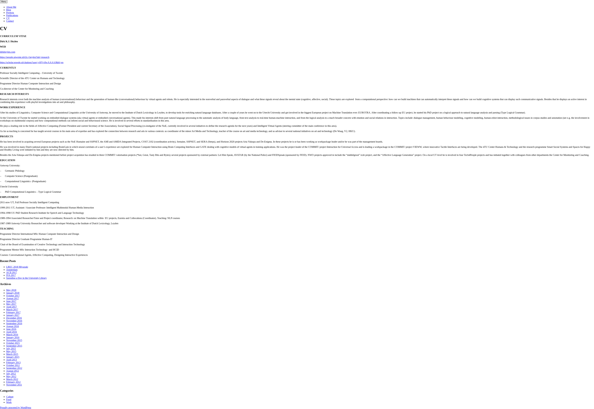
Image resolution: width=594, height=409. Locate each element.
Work (9, 402)
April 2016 (11, 332)
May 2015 (11, 351)
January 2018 (12, 293)
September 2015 (14, 345)
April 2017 (11, 306)
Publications (12, 15)
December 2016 (14, 318)
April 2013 (11, 359)
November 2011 (14, 384)
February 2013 (13, 362)
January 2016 (12, 337)
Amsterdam (11, 269)
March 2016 (12, 334)
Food (8, 399)
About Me (11, 7)
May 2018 (11, 290)
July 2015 (11, 348)
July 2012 (11, 373)
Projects (10, 12)
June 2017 (11, 301)
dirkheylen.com (7, 52)
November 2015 (14, 340)
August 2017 (12, 298)
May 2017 (11, 304)
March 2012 (12, 379)
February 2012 (13, 382)
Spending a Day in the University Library (26, 278)
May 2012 (11, 376)
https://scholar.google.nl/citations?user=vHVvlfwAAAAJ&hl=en (31, 62)
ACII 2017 (11, 272)
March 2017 (12, 309)
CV (8, 18)
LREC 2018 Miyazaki (17, 267)
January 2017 (12, 315)
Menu (3, 1)
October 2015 (13, 343)
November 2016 (14, 320)
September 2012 (14, 368)
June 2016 (11, 329)
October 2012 (13, 365)
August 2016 (12, 326)
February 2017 (13, 312)
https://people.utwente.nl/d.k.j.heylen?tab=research (24, 57)
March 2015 (12, 354)
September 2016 (14, 323)
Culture (9, 396)
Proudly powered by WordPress (15, 407)
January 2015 (12, 357)
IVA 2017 (11, 275)
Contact (10, 21)
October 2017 (13, 295)
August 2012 (12, 371)
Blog (8, 10)
